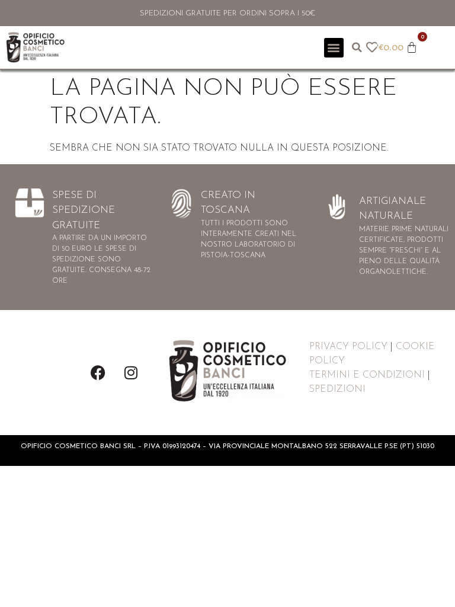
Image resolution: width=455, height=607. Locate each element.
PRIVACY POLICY (348, 347)
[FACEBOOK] (98, 372)
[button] (334, 47)
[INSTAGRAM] (131, 372)
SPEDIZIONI (337, 389)
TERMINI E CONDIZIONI (367, 375)
